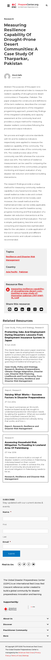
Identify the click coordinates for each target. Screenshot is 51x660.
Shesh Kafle (17, 75)
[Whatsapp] (28, 309)
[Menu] (8, 5)
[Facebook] (9, 309)
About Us (8, 618)
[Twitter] (16, 309)
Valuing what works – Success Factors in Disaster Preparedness (25, 396)
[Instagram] (35, 309)
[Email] (41, 309)
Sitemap (25, 656)
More (5, 636)
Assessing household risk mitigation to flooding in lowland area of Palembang (25, 445)
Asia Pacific (12, 272)
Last (5, 537)
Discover (7, 624)
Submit (11, 554)
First (5, 524)
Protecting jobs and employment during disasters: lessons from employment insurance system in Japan (25, 336)
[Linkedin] (22, 309)
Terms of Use (16, 656)
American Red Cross (26, 653)
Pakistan (23, 272)
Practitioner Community (15, 630)
